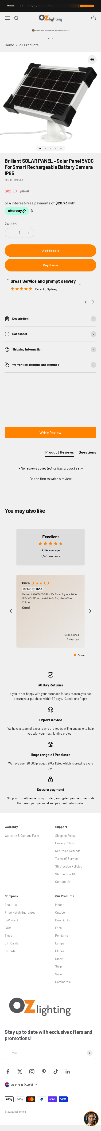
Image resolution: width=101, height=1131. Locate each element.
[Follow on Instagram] (32, 1071)
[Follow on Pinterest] (44, 1071)
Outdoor (60, 912)
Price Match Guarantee (20, 912)
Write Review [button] (50, 432)
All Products (29, 45)
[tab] (59, 453)
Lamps (59, 943)
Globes (59, 951)
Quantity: (11, 223)
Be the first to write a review (51, 479)
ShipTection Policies (68, 866)
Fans (58, 928)
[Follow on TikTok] (56, 1071)
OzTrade (10, 951)
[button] (50, 478)
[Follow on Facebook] (8, 1071)
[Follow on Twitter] (20, 1071)
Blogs (8, 935)
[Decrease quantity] (11, 233)
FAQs (8, 928)
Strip (58, 966)
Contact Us (62, 882)
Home (9, 45)
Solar (58, 974)
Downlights (62, 920)
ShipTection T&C (66, 874)
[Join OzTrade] (50, 6)
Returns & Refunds (67, 851)
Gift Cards (11, 943)
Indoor (59, 905)
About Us (11, 905)
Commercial (63, 982)
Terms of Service (66, 858)
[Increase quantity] (28, 233)
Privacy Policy (64, 843)
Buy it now (50, 265)
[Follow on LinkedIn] (68, 1071)
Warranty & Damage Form (22, 835)
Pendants (61, 935)
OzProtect (11, 920)
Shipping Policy (65, 835)
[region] (50, 611)
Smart (59, 959)
